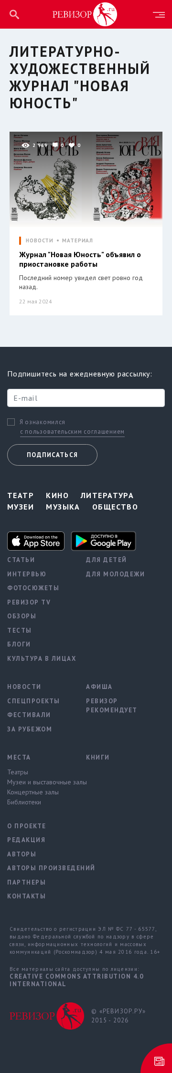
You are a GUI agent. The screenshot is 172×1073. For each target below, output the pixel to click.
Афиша (99, 687)
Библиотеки (24, 802)
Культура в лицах (39, 659)
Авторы (21, 854)
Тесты (19, 630)
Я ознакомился (42, 422)
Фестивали (29, 715)
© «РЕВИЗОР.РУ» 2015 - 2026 (118, 1016)
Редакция (26, 840)
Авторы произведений (39, 868)
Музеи (20, 506)
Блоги (19, 644)
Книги (98, 757)
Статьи (21, 560)
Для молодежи (115, 574)
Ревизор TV (29, 602)
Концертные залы (33, 792)
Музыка (63, 506)
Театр (20, 495)
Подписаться (52, 455)
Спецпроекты (33, 701)
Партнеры (26, 882)
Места (19, 757)
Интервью (26, 574)
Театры (17, 772)
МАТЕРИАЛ (77, 241)
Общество (115, 506)
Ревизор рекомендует (112, 706)
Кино (57, 495)
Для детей (106, 560)
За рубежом (29, 729)
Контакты (26, 896)
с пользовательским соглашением (72, 431)
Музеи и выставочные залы (39, 782)
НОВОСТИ (40, 241)
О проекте (26, 826)
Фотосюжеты (33, 588)
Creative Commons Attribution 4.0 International (76, 980)
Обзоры (21, 616)
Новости (24, 687)
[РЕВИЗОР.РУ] (85, 14)
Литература (107, 495)
